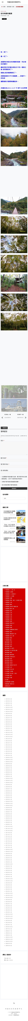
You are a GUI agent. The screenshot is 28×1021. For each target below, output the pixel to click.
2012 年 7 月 (9, 924)
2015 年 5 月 (9, 870)
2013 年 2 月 (9, 910)
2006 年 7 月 (9, 931)
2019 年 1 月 (9, 799)
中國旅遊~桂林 (8, 610)
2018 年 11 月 (9, 803)
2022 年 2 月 (9, 728)
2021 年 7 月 (9, 742)
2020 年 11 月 (9, 759)
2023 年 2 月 (9, 703)
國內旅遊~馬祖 (8, 658)
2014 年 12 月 (9, 878)
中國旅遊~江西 (8, 617)
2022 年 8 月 (9, 715)
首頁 (4, 6)
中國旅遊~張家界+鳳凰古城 (11, 606)
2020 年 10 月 (9, 761)
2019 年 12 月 (9, 778)
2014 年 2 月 (9, 889)
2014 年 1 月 (9, 891)
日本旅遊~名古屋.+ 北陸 (11, 673)
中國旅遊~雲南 (8, 637)
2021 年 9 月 (9, 738)
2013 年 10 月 (9, 897)
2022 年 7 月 (9, 717)
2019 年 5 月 (9, 793)
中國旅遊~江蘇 (8, 614)
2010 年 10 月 (9, 926)
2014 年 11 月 (9, 880)
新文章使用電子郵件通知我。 (10, 485)
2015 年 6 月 (9, 868)
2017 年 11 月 (9, 828)
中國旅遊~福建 (8, 621)
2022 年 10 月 (9, 711)
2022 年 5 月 (9, 722)
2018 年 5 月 (9, 816)
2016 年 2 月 (9, 859)
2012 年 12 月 (9, 914)
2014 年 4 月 (9, 887)
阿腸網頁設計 (16, 1015)
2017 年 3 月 (9, 843)
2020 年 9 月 (9, 763)
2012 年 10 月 (9, 918)
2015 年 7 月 (9, 866)
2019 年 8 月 (9, 786)
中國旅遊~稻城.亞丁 (9, 623)
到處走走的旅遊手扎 (14, 2)
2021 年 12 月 (9, 732)
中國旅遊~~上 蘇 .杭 (10, 589)
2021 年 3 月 (9, 751)
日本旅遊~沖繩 (8, 677)
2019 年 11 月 (9, 780)
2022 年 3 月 (9, 726)
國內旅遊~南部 (8, 646)
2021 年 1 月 (9, 755)
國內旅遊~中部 (8, 642)
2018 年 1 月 (9, 824)
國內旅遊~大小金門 (9, 648)
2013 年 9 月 (9, 899)
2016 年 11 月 (9, 851)
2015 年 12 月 (9, 864)
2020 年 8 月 (9, 765)
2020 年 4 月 (9, 772)
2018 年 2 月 (9, 822)
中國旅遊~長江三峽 (9, 635)
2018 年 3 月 (9, 820)
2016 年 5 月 (9, 855)
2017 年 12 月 (9, 826)
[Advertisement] (14, 36)
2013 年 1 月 (9, 912)
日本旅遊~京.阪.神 (9, 669)
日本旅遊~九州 (8, 667)
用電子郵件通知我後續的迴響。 (10, 482)
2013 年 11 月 (9, 895)
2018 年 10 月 (9, 805)
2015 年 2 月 (9, 874)
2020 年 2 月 (9, 774)
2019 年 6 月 (9, 790)
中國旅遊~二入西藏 (9, 596)
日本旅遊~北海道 (9, 671)
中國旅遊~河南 (8, 619)
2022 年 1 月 (9, 730)
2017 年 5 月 (9, 839)
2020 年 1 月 (9, 776)
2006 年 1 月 (9, 935)
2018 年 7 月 (9, 811)
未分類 (6, 679)
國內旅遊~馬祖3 (9, 663)
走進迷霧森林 (7, 417)
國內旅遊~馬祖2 (9, 660)
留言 (2, 440)
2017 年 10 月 (9, 830)
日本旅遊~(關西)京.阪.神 (11, 665)
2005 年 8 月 (9, 945)
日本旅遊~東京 (8, 675)
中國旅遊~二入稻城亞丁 (10, 594)
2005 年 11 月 (9, 939)
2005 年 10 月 (9, 941)
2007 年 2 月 (9, 928)
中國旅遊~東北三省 (9, 608)
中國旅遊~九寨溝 (9, 591)
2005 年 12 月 (9, 937)
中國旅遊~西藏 (8, 627)
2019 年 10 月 (9, 782)
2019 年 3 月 (9, 797)
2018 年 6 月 (9, 813)
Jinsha (15, 1013)
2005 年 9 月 (9, 943)
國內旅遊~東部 (8, 652)
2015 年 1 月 (9, 876)
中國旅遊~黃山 (8, 640)
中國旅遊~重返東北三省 (10, 633)
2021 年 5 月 (9, 747)
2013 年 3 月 (9, 908)
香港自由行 (7, 685)
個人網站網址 (4, 470)
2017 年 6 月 (9, 836)
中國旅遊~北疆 (8, 598)
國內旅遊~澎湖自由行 (10, 656)
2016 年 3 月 (9, 857)
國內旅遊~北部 (10, 6)
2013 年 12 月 (9, 893)
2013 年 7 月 (9, 903)
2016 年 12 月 (9, 849)
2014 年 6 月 (9, 882)
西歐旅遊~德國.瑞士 (9, 683)
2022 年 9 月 (9, 713)
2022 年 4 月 (9, 724)
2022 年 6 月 (9, 719)
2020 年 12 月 (9, 757)
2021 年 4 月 (9, 749)
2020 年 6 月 (9, 770)
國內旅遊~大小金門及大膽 (11, 650)
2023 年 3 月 (9, 701)
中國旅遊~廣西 (8, 604)
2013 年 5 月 (9, 905)
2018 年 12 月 (9, 801)
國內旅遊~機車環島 (9, 654)
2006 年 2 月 (9, 933)
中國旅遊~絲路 (8, 625)
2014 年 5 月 (9, 885)
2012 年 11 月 (9, 916)
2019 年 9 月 (9, 784)
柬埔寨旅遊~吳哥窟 (9, 681)
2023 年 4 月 (9, 699)
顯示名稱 (4, 458)
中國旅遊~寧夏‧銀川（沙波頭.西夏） (14, 600)
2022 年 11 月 (9, 709)
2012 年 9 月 (9, 920)
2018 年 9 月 (9, 807)
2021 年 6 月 (9, 745)
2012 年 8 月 (9, 922)
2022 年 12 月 (9, 707)
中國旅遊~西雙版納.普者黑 (11, 629)
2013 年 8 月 (9, 901)
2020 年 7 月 (9, 768)
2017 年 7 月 (9, 834)
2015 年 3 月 (9, 872)
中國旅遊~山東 (8, 602)
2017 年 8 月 (9, 832)
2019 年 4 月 (9, 795)
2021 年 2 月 (9, 753)
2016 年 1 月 (9, 862)
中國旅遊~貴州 (8, 631)
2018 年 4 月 (9, 818)
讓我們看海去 (20, 417)
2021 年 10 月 (9, 736)
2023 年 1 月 (9, 705)
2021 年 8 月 (9, 740)
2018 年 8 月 (9, 809)
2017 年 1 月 (9, 847)
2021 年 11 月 (9, 734)
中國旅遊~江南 (8, 612)
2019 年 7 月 (9, 788)
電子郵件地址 (5, 464)
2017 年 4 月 (9, 841)
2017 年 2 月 (9, 845)
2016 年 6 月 (9, 853)
